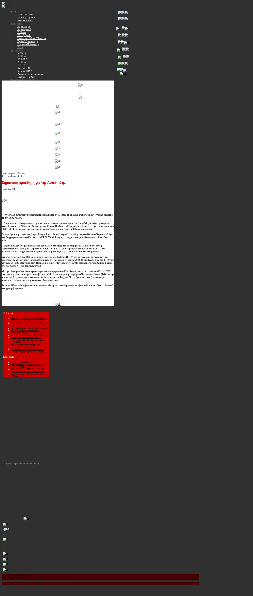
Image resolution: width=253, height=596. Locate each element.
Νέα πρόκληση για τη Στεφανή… (26, 337)
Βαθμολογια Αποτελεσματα (22, 80)
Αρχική (12, 11)
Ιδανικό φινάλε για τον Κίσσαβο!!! (26, 364)
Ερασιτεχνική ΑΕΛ (26, 17)
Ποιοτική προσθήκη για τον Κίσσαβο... (28, 352)
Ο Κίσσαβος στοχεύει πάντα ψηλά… (27, 349)
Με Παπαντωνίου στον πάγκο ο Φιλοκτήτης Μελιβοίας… (25, 331)
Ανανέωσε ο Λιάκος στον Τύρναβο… (27, 335)
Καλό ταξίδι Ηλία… (20, 367)
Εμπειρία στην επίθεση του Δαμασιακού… (30, 328)
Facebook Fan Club (18, 575)
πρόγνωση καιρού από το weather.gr (22, 464)
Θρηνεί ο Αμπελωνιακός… (23, 362)
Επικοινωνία (15, 578)
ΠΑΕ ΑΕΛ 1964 (25, 14)
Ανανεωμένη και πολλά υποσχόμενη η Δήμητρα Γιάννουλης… (28, 319)
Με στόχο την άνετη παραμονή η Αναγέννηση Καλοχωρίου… (26, 345)
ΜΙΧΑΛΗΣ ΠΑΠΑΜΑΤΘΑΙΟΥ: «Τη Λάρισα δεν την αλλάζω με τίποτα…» (27, 370)
